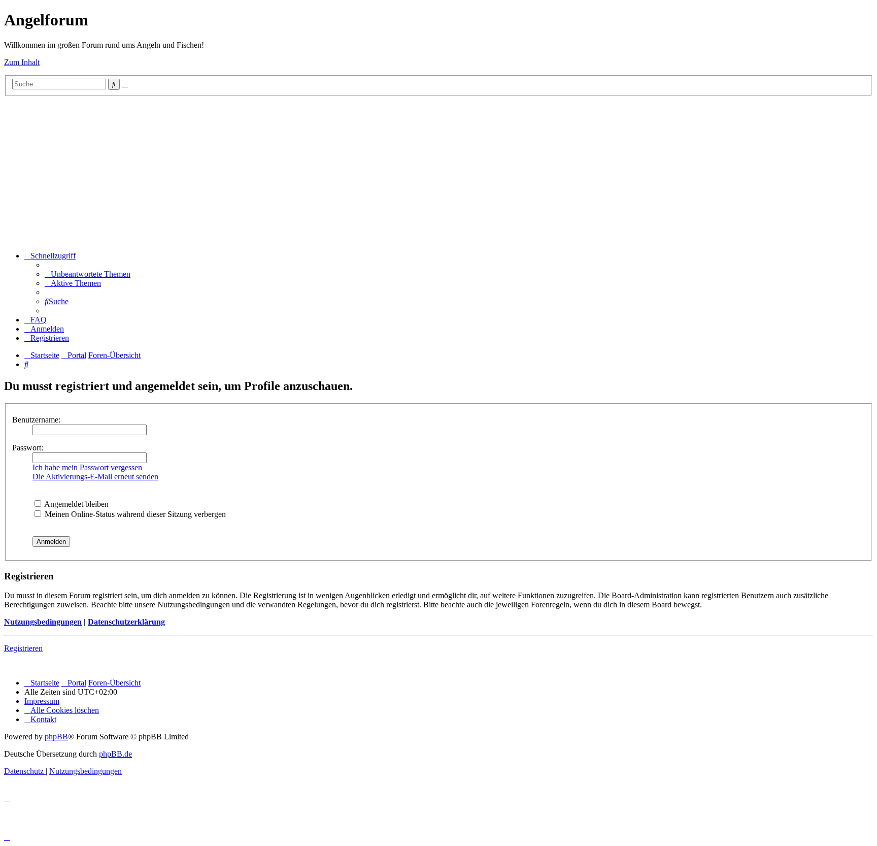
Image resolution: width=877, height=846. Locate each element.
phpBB (56, 736)
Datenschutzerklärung (126, 621)
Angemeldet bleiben (76, 504)
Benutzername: (36, 419)
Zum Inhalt (22, 62)
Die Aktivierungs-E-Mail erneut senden (95, 476)
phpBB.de (115, 754)
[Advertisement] (438, 172)
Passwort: (27, 447)
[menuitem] (87, 274)
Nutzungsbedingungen (43, 621)
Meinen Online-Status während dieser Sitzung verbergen (134, 514)
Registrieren (23, 648)
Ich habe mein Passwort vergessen (87, 467)
